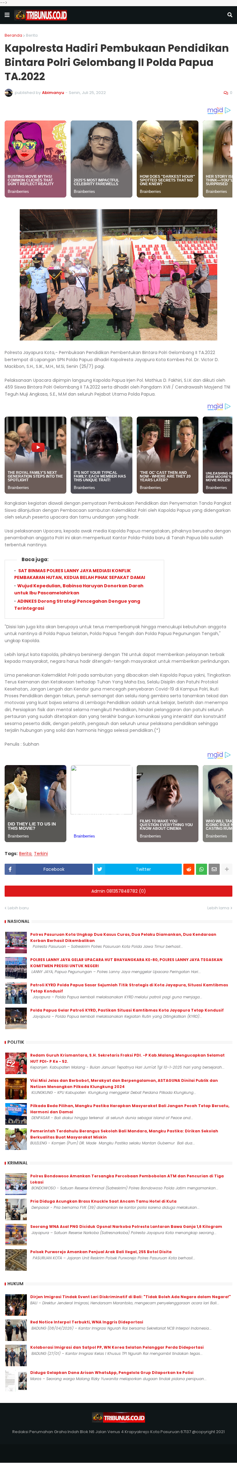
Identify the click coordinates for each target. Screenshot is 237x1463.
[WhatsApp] (201, 869)
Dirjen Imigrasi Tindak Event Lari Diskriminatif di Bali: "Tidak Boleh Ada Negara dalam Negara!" (130, 1296)
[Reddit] (188, 869)
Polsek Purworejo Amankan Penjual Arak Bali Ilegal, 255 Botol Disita (101, 1251)
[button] (7, 15)
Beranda (13, 35)
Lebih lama (218, 908)
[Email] (214, 869)
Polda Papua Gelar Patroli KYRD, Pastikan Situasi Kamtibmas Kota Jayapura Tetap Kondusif (127, 1010)
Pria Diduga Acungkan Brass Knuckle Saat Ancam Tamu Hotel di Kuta (103, 1201)
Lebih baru (18, 908)
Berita (32, 35)
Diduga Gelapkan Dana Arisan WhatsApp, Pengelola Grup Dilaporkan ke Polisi (111, 1372)
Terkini (41, 853)
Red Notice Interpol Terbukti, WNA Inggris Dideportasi (86, 1322)
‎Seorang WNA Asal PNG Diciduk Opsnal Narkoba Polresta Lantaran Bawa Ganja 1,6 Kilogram (126, 1226)
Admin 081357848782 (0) (118, 891)
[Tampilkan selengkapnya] (226, 869)
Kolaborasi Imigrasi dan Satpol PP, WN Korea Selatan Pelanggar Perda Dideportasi (117, 1347)
